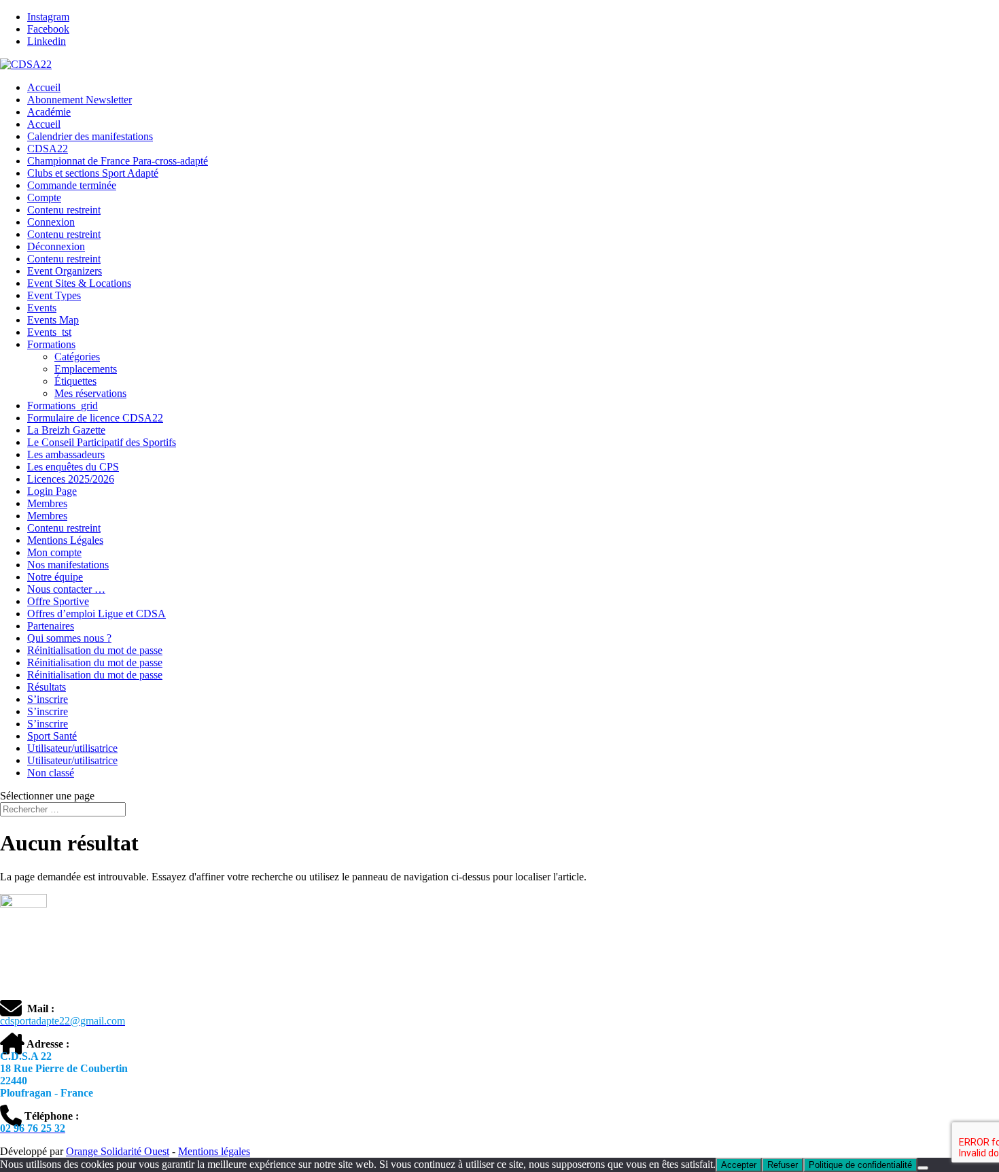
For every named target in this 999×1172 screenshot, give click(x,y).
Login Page (52, 491)
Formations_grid (62, 405)
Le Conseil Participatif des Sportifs (101, 442)
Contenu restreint (64, 210)
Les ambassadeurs (66, 454)
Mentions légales (214, 1151)
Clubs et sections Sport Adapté (92, 173)
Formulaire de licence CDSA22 (95, 418)
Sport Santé (52, 736)
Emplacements (85, 369)
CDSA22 (47, 148)
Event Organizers (64, 271)
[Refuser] (922, 1168)
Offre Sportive (58, 601)
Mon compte (54, 552)
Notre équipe (55, 577)
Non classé (50, 772)
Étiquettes (75, 381)
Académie (49, 112)
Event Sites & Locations (79, 283)
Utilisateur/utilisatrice (72, 748)
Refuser (782, 1165)
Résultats (46, 687)
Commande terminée (71, 185)
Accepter (738, 1165)
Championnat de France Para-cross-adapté (117, 161)
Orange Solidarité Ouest (117, 1151)
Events (41, 307)
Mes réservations (90, 393)
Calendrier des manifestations (90, 136)
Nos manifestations (68, 564)
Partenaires (50, 626)
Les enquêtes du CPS (73, 466)
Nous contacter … (66, 589)
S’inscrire (47, 699)
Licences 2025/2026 (70, 479)
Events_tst (49, 332)
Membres (47, 503)
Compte (44, 197)
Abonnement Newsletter (79, 99)
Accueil (43, 87)
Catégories (77, 356)
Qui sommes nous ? (69, 638)
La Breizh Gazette (66, 430)
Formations (51, 344)
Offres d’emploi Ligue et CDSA (96, 613)
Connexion (51, 222)
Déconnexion (56, 246)
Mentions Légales (65, 540)
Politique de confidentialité (860, 1165)
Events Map (53, 320)
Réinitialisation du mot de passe (94, 650)
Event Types (54, 295)
